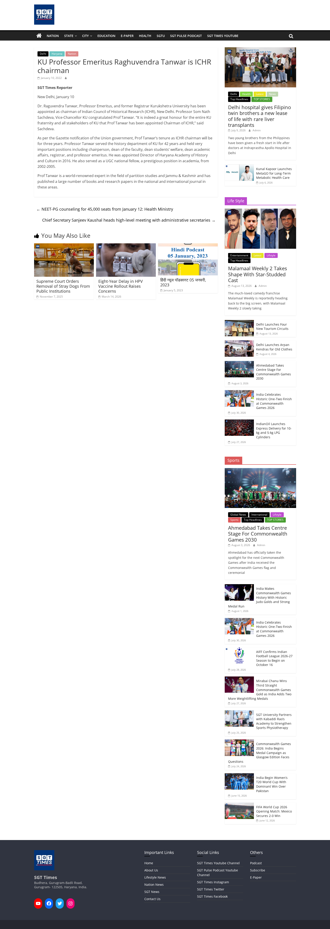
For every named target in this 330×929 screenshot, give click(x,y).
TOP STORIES (262, 99)
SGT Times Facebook (212, 896)
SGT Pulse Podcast (186, 36)
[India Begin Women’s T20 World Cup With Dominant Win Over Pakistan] (239, 775)
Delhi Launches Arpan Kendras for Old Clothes (274, 347)
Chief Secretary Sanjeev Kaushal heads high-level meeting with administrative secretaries (129, 220)
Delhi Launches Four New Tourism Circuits (272, 326)
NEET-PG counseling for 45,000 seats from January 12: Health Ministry (104, 209)
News (272, 94)
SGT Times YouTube (222, 36)
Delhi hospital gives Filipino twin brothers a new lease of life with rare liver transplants (259, 116)
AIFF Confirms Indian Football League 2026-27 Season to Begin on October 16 (274, 658)
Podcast (256, 863)
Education (106, 36)
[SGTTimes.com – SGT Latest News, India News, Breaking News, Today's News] (39, 36)
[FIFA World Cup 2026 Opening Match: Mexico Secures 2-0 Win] (239, 805)
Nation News (154, 884)
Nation (53, 36)
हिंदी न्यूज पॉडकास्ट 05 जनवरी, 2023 (183, 282)
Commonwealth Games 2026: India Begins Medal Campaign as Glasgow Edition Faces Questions (259, 752)
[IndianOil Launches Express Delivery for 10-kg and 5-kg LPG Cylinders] (239, 422)
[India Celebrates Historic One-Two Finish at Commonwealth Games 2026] (239, 392)
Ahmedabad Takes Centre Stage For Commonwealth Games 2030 (273, 372)
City (85, 36)
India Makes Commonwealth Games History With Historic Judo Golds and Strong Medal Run (259, 597)
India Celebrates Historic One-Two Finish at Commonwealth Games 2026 (274, 401)
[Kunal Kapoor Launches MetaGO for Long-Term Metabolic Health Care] (239, 167)
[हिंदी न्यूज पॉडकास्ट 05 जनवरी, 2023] (188, 246)
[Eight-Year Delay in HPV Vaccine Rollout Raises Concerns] (126, 246)
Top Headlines (239, 99)
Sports (234, 520)
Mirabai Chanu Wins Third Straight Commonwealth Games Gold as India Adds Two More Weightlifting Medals (259, 689)
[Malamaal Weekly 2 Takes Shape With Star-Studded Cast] (260, 211)
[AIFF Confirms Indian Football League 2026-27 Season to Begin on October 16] (239, 650)
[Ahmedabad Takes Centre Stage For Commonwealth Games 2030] (239, 363)
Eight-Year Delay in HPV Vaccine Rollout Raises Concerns (120, 286)
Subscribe (257, 870)
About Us (151, 870)
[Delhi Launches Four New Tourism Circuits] (239, 322)
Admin (257, 130)
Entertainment (239, 255)
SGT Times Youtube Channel (218, 863)
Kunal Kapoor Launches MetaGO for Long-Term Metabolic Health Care (274, 173)
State (68, 36)
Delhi (43, 54)
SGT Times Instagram (213, 882)
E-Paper (127, 36)
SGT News (151, 892)
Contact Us (152, 899)
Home (148, 863)
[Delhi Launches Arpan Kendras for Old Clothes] (239, 343)
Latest (260, 94)
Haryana (57, 54)
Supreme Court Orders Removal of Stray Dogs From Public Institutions (63, 286)
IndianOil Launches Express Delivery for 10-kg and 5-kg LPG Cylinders (274, 430)
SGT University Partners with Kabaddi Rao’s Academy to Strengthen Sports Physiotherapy (274, 721)
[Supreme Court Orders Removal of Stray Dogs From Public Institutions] (64, 246)
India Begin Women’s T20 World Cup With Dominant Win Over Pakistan (272, 784)
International (259, 514)
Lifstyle (271, 255)
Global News (238, 514)
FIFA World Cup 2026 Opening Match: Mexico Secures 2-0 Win (274, 811)
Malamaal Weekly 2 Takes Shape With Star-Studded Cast (257, 274)
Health (145, 36)
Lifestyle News (155, 877)
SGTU (161, 36)
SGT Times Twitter (210, 889)
